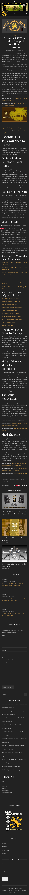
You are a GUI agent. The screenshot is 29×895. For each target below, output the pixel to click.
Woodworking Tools (7, 792)
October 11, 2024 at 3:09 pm (8, 596)
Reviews (4, 788)
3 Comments (20, 50)
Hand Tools (5, 785)
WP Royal (17, 892)
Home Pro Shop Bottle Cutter (9, 310)
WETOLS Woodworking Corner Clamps (12, 319)
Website (4, 650)
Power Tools (5, 786)
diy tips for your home (17, 481)
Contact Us (4, 853)
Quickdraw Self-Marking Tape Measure (12, 307)
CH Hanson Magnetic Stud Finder (10, 313)
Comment (4, 663)
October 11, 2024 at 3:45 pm (8, 611)
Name (4, 635)
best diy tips (5, 479)
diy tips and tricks (6, 481)
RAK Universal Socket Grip (8, 322)
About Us (4, 843)
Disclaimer (4, 846)
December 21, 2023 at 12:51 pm (8, 581)
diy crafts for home (14, 479)
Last (16, 869)
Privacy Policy (5, 850)
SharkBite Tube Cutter (7, 325)
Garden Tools (5, 783)
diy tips (22, 479)
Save (19, 485)
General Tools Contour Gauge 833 (11, 301)
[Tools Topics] (5, 13)
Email (3, 643)
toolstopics (6, 485)
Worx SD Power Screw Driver (9, 304)
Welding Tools (5, 790)
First (3, 869)
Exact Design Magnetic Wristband (10, 298)
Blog (14, 35)
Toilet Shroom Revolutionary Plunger (11, 316)
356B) (5, 283)
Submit (4, 879)
